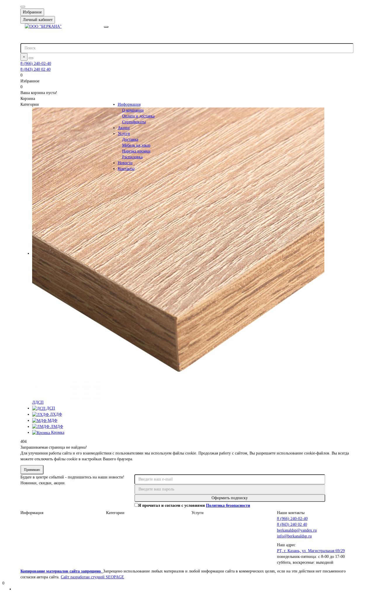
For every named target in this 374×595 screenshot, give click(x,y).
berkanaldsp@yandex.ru (297, 530)
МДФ (51, 420)
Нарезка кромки (136, 151)
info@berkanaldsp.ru (294, 536)
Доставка (130, 139)
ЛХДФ (55, 414)
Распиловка (132, 157)
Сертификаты (134, 122)
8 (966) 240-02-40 (35, 63)
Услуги (124, 133)
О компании (133, 110)
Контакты (126, 168)
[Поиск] (31, 58)
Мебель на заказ (136, 145)
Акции (124, 128)
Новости (125, 163)
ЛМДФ (56, 426)
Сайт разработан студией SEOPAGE (92, 577)
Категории (115, 513)
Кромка (57, 432)
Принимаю (32, 470)
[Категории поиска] (106, 27)
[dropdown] (22, 7)
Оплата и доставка (138, 116)
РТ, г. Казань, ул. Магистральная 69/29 (311, 551)
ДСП (50, 408)
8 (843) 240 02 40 (35, 69)
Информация (129, 104)
